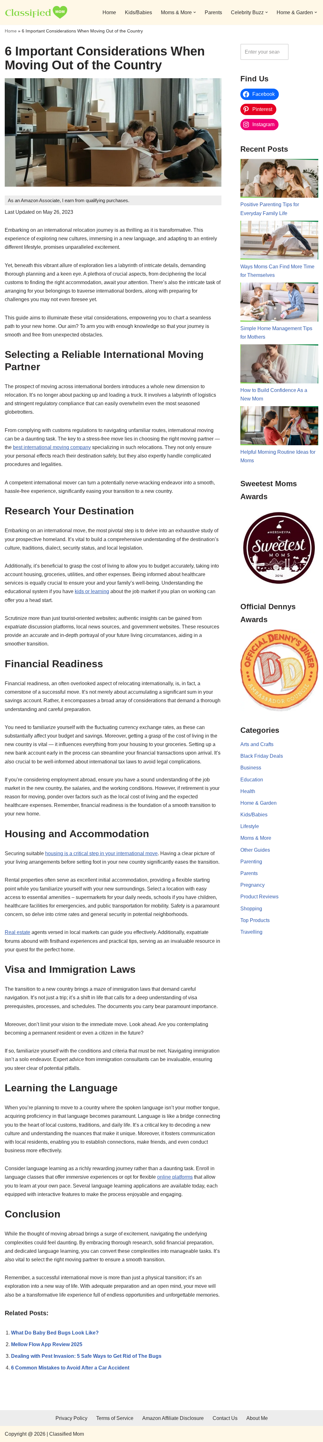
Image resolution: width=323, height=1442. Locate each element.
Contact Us (225, 1418)
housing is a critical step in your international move (101, 853)
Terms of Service (114, 1418)
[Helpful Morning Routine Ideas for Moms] (279, 427)
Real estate (17, 932)
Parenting (251, 861)
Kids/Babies (138, 12)
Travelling (251, 932)
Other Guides (255, 850)
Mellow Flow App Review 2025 (46, 1344)
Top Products (255, 920)
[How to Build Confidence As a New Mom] (279, 365)
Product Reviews (259, 896)
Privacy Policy (71, 1418)
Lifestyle (249, 826)
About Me (257, 1418)
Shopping (251, 908)
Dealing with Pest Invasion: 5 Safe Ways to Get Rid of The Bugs (86, 1356)
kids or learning (92, 591)
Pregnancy (252, 885)
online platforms (175, 1177)
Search (305, 52)
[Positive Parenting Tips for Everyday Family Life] (279, 180)
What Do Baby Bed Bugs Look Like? (55, 1332)
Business (250, 767)
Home (109, 12)
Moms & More (255, 838)
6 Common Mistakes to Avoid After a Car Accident (70, 1367)
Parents (213, 12)
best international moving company (52, 447)
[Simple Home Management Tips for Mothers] (279, 303)
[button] (194, 12)
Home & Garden (258, 803)
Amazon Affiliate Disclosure (173, 1418)
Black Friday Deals (261, 756)
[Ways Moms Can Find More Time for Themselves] (279, 241)
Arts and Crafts (256, 744)
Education (251, 779)
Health (247, 791)
